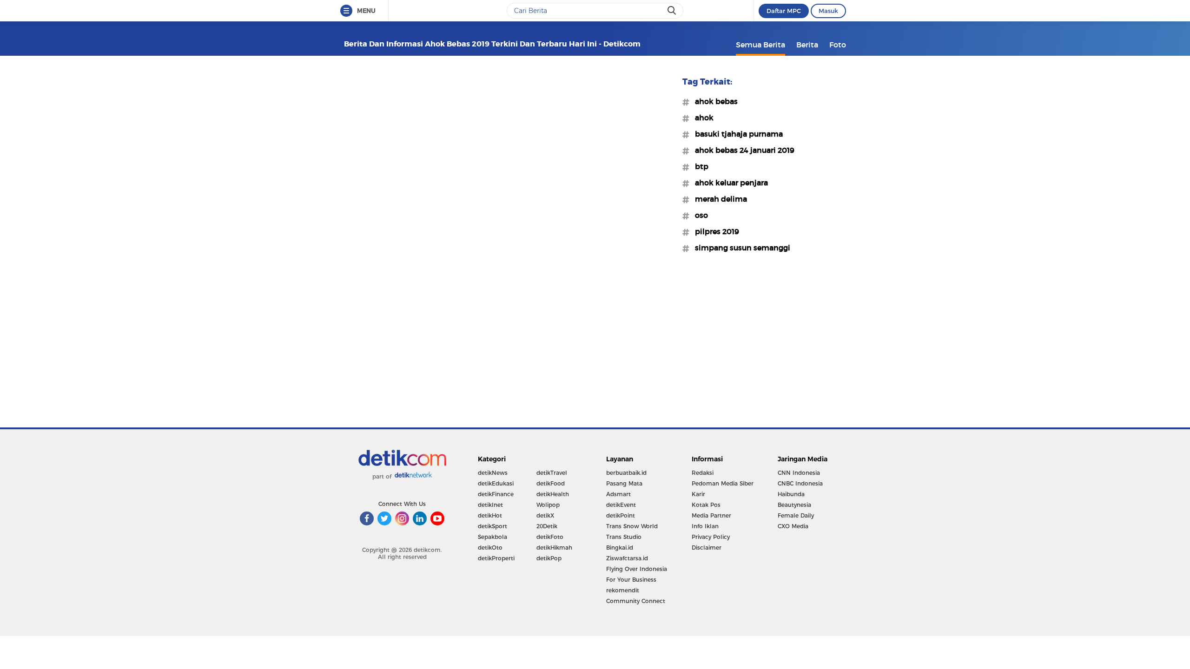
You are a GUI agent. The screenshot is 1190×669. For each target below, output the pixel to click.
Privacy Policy (711, 536)
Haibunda (791, 494)
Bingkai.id (619, 547)
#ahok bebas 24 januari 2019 (741, 150)
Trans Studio (623, 536)
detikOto (490, 547)
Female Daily (796, 515)
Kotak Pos (706, 504)
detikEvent (621, 504)
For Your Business (631, 579)
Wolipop (548, 504)
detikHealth (552, 494)
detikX (545, 515)
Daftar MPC (784, 10)
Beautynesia (794, 504)
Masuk (828, 10)
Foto (837, 44)
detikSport (492, 526)
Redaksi (703, 472)
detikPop (549, 558)
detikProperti (496, 558)
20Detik (546, 526)
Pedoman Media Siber (723, 483)
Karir (698, 494)
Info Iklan (705, 526)
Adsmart (618, 494)
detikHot (490, 515)
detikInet (490, 504)
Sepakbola (492, 536)
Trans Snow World (632, 526)
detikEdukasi (496, 483)
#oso (698, 215)
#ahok (701, 117)
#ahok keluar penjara (728, 182)
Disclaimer (706, 547)
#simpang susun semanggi (739, 247)
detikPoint (620, 515)
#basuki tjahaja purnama (736, 133)
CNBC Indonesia (800, 483)
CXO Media (793, 526)
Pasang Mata (624, 483)
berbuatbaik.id (626, 472)
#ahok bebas (713, 101)
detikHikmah (554, 547)
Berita (807, 44)
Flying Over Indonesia (636, 568)
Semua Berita (760, 44)
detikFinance (496, 494)
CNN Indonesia (799, 472)
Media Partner (711, 515)
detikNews (493, 472)
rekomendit (622, 590)
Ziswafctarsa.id (627, 558)
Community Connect (635, 600)
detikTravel (551, 472)
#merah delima (718, 198)
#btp (698, 166)
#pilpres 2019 (714, 231)
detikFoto (549, 536)
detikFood (550, 483)
